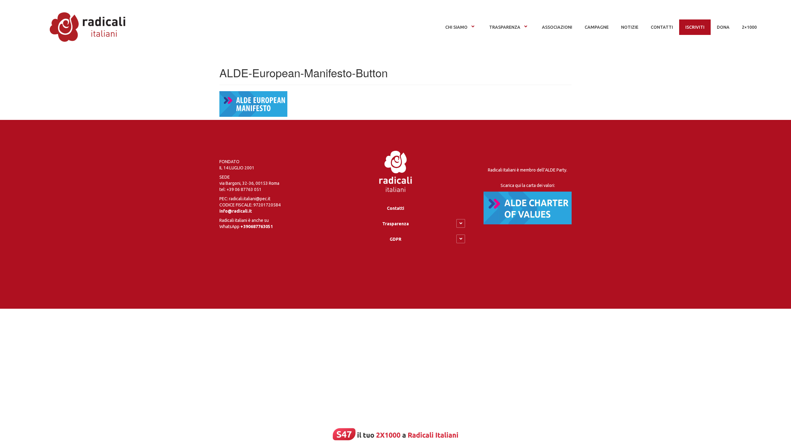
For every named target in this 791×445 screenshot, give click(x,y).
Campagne (597, 27)
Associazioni (557, 27)
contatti (662, 27)
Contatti (395, 208)
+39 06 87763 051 (243, 189)
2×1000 (749, 27)
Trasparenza (504, 27)
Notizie (629, 27)
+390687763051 (256, 226)
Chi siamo (456, 27)
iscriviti (694, 27)
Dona (723, 27)
